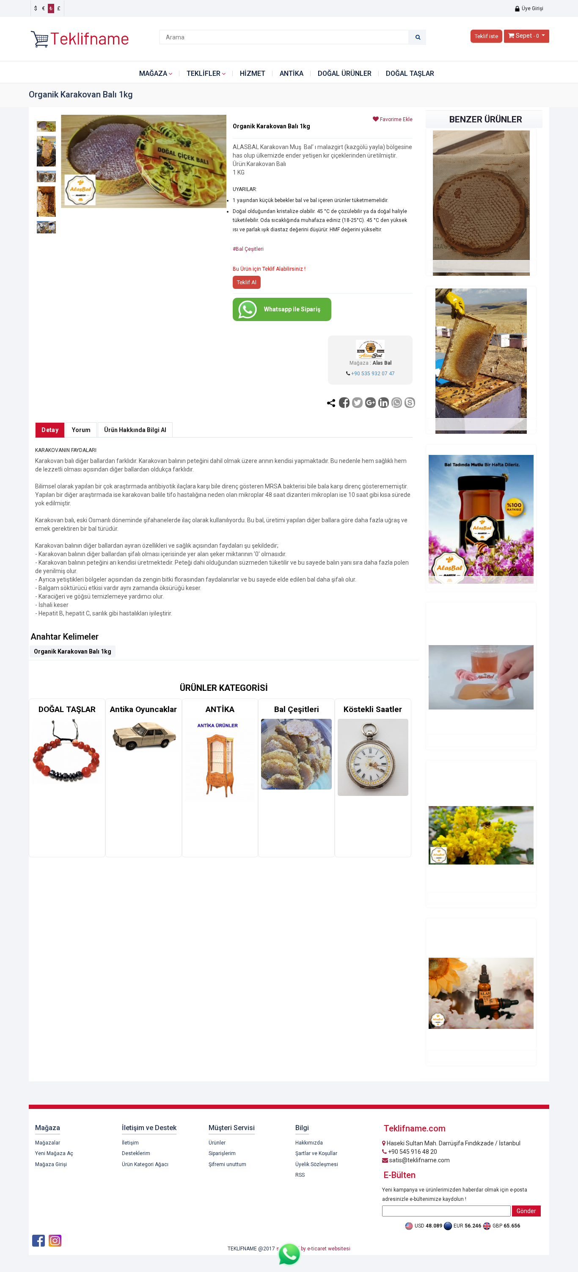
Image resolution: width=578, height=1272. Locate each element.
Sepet (524, 35)
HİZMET (252, 73)
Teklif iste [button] (486, 36)
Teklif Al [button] (246, 282)
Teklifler (203, 73)
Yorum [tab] (81, 430)
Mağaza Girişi (51, 1164)
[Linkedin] (383, 402)
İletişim (130, 1143)
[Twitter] (357, 402)
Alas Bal (381, 363)
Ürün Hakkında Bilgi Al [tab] (135, 430)
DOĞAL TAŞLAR (410, 73)
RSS (300, 1175)
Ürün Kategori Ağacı (145, 1164)
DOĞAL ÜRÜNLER (345, 73)
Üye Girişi (531, 8)
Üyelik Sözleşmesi (316, 1164)
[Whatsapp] (396, 402)
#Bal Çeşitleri (248, 249)
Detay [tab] (49, 430)
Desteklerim (136, 1153)
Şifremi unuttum (227, 1164)
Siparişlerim (222, 1153)
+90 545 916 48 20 (412, 1151)
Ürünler (217, 1143)
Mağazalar (47, 1143)
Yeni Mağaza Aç (54, 1153)
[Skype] (409, 402)
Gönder (526, 1211)
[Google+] (370, 402)
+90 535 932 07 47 (373, 374)
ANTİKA (291, 73)
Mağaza (153, 73)
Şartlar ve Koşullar (316, 1153)
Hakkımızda (309, 1143)
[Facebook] (344, 402)
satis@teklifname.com (419, 1160)
